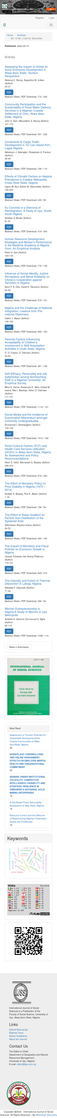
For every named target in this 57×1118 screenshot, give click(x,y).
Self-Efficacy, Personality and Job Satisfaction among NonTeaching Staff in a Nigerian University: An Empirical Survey (26, 378)
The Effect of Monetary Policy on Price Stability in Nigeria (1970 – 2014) (25, 486)
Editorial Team (16, 1032)
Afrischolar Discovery (46, 1114)
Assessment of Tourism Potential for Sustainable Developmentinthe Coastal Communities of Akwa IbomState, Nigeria (28, 739)
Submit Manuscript (18, 1029)
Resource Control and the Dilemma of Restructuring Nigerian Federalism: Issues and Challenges (28, 818)
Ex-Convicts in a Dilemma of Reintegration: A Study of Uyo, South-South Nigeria (28, 210)
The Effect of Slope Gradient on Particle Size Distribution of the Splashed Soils (25, 518)
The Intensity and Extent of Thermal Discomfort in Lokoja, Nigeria (27, 582)
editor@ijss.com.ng (26, 1064)
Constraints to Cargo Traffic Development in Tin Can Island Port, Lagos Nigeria (28, 145)
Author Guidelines (18, 1035)
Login (51, 17)
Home (10, 35)
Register (39, 17)
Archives (21, 35)
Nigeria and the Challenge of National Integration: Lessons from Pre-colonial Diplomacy (28, 311)
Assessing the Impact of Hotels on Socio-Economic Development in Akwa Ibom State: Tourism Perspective (26, 71)
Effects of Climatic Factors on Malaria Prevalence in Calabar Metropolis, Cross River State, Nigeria (28, 179)
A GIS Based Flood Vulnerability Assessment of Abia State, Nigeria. (27, 804)
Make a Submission (19, 647)
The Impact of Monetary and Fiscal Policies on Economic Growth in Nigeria (27, 549)
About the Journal (18, 1039)
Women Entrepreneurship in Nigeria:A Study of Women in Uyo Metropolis (26, 611)
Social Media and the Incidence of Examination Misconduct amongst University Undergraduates (26, 417)
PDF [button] (9, 92)
